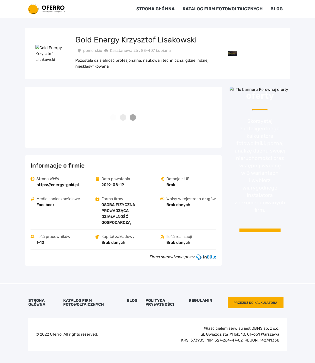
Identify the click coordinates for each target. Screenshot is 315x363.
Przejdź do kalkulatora (256, 303)
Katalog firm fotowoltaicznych (223, 9)
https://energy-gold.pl (57, 184)
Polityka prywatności (159, 302)
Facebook (45, 204)
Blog (276, 9)
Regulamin (200, 301)
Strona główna (155, 9)
